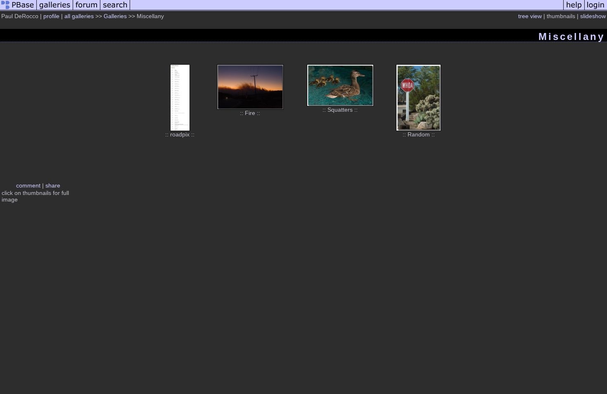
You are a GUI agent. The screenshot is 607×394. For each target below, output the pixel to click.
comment (28, 185)
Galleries (115, 16)
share (52, 185)
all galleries (79, 16)
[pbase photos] (18, 9)
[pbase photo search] (115, 9)
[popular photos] (346, 9)
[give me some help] (574, 9)
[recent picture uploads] (55, 9)
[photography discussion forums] (86, 9)
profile (51, 16)
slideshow (593, 16)
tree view (530, 16)
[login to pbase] (596, 9)
